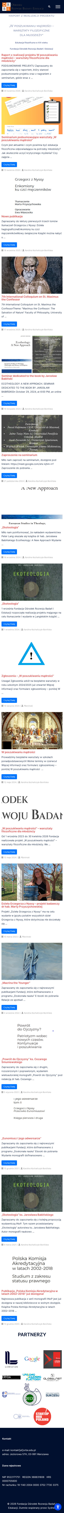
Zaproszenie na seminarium (19, 455)
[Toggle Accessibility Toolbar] (58, 1507)
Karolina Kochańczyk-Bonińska (38, 91)
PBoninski (28, 706)
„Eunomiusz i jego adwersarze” (21, 1138)
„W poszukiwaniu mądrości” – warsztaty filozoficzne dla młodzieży (26, 830)
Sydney (52, 1507)
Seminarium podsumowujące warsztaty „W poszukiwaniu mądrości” (28, 139)
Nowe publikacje (12, 216)
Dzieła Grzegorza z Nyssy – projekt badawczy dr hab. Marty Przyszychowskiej (30, 905)
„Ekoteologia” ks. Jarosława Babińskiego (27, 1214)
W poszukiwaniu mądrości (18, 752)
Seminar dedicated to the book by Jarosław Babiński (29, 377)
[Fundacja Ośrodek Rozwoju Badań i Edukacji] (22, 6)
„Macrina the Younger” (15, 982)
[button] (49, 7)
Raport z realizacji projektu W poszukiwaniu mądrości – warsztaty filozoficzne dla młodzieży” (29, 57)
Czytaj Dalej (9, 85)
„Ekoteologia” (10, 527)
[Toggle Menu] (58, 6)
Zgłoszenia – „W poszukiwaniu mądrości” (27, 675)
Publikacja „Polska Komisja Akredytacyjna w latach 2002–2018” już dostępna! (29, 1292)
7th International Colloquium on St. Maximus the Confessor (29, 298)
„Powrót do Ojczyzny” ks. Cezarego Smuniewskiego (24, 1061)
